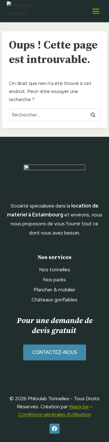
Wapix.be (79, 406)
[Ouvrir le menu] (95, 11)
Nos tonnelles (54, 269)
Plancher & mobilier (54, 289)
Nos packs (54, 279)
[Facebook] (54, 429)
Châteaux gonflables (54, 299)
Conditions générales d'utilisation (54, 414)
